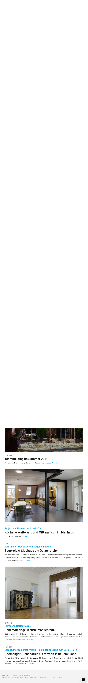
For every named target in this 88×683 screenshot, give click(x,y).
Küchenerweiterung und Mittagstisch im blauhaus (39, 532)
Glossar (59, 677)
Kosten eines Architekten (19, 677)
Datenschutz (44, 677)
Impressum (34, 677)
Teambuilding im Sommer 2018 (26, 459)
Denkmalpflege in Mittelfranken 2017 (30, 630)
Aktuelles (5, 677)
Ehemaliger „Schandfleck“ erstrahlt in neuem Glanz (40, 654)
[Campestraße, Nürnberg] (44, 521)
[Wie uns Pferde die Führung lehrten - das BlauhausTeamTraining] (44, 451)
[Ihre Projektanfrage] (83, 679)
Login (53, 677)
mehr (56, 463)
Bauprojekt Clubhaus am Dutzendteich (31, 550)
